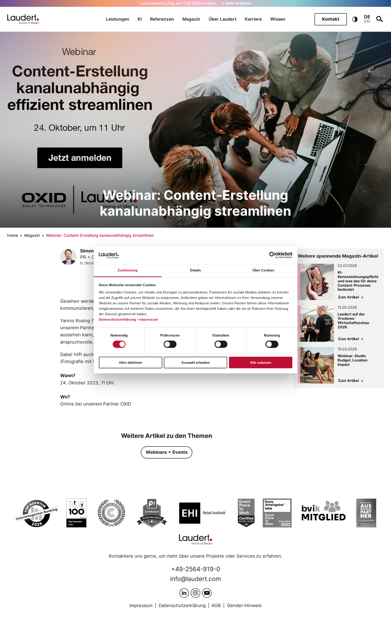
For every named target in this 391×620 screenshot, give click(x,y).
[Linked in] (184, 593)
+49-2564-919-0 (195, 569)
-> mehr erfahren (236, 3)
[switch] (170, 344)
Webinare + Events (167, 452)
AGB (216, 605)
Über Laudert (222, 19)
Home (12, 235)
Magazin (191, 19)
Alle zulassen (260, 362)
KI (140, 19)
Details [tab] (195, 270)
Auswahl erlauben (195, 362)
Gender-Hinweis (244, 605)
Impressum (148, 319)
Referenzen (162, 19)
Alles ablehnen (130, 362)
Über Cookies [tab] (263, 270)
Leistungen (117, 19)
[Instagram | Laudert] (195, 593)
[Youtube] (207, 593)
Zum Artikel (348, 297)
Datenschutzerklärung (117, 319)
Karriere (253, 19)
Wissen (277, 19)
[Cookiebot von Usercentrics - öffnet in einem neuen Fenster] (272, 255)
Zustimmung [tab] (128, 270)
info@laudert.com (195, 579)
